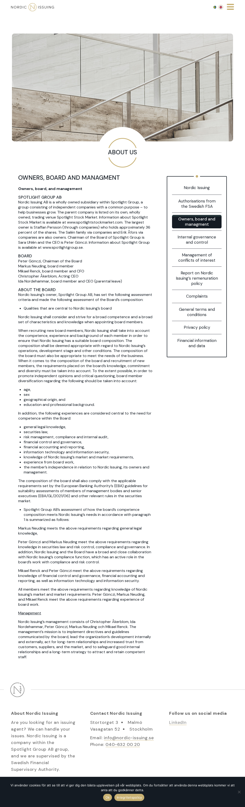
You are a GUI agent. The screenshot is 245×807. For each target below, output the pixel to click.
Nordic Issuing (197, 187)
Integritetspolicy (129, 797)
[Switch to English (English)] (220, 7)
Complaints (197, 296)
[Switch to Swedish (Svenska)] (214, 7)
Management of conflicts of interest (196, 257)
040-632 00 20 (123, 744)
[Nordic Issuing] (32, 7)
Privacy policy (197, 327)
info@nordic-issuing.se (129, 738)
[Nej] (239, 792)
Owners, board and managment (196, 221)
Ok (108, 797)
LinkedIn (178, 722)
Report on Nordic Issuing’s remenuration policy (197, 278)
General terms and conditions (197, 312)
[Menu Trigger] (230, 6)
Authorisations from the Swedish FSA (197, 203)
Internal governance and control (197, 239)
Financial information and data (197, 343)
